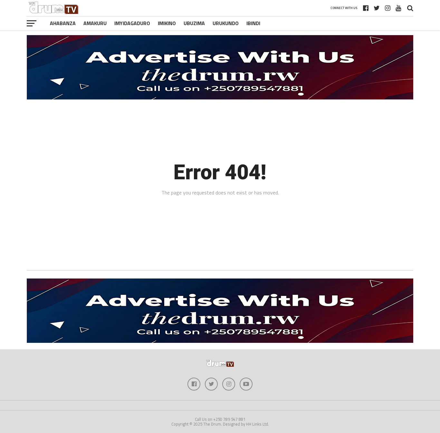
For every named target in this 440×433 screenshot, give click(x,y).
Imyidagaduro (132, 23)
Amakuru (95, 23)
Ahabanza (63, 23)
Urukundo (226, 23)
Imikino (167, 23)
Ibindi (253, 23)
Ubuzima (194, 23)
